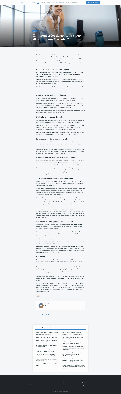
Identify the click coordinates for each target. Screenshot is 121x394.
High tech (43, 2)
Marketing (61, 2)
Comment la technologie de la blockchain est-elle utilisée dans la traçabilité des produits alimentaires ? (73, 348)
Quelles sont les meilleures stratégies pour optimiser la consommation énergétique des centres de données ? (73, 360)
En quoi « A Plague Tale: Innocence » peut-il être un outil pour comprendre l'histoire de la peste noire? (73, 366)
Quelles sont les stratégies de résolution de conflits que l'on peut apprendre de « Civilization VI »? (72, 354)
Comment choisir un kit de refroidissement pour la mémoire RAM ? (46, 359)
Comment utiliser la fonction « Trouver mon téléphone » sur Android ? (46, 341)
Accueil (33, 2)
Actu (38, 2)
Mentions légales (85, 382)
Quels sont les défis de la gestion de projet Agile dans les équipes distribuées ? (72, 342)
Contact (83, 385)
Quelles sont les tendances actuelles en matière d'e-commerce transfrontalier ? (72, 333)
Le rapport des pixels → (93, 2)
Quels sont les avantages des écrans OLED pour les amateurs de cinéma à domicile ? (46, 355)
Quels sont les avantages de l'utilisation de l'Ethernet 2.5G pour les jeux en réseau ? (72, 338)
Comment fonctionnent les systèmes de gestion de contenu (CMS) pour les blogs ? (47, 333)
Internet (48, 2)
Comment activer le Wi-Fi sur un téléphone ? (47, 337)
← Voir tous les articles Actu (43, 315)
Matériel (68, 2)
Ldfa (22, 381)
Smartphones (74, 2)
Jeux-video (55, 2)
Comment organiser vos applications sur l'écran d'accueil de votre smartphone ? (45, 350)
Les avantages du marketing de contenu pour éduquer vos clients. (47, 345)
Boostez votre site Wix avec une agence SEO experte (46, 364)
